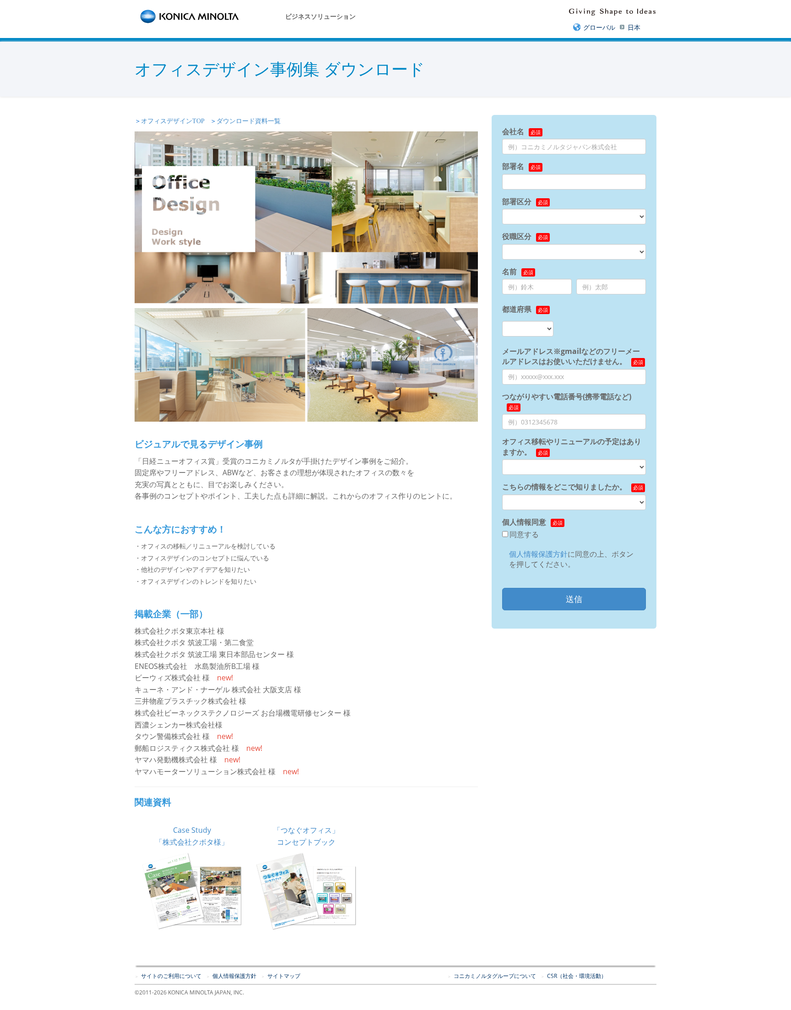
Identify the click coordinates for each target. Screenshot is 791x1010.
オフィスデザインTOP (173, 121)
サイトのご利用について (171, 976)
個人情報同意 (524, 522)
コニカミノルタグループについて (495, 976)
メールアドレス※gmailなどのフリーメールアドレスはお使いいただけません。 (571, 356)
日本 (634, 27)
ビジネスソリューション (320, 16)
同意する (524, 534)
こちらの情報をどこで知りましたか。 (564, 487)
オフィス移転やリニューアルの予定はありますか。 (571, 446)
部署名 (513, 166)
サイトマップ (283, 976)
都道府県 (516, 309)
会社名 (513, 131)
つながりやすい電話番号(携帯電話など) (566, 396)
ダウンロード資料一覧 (249, 121)
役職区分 (516, 236)
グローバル (599, 27)
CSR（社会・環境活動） (577, 976)
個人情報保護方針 (538, 554)
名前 (509, 271)
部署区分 (516, 201)
